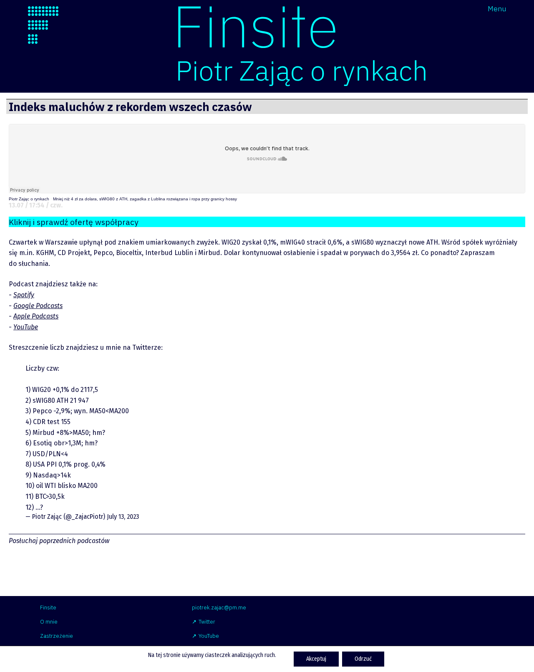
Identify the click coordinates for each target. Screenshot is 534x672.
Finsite (48, 607)
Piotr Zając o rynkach (29, 199)
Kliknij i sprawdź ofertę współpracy (74, 222)
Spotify (23, 295)
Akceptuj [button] (316, 658)
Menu (497, 8)
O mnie (49, 621)
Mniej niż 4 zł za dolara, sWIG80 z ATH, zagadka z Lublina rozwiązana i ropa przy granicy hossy (145, 199)
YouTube (25, 327)
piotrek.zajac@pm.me (219, 607)
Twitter (207, 621)
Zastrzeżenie (56, 635)
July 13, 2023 (123, 516)
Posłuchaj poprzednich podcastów (59, 541)
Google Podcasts (38, 306)
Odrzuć (363, 658)
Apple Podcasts (35, 316)
